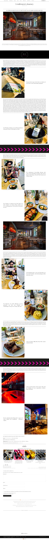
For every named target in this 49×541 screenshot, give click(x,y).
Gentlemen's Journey (24, 4)
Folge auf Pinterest (24, 533)
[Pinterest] (8, 516)
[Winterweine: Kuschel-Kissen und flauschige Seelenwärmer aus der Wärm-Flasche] (8, 455)
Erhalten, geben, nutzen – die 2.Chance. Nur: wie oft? (24, 503)
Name (4, 482)
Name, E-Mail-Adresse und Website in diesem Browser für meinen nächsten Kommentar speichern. (17, 491)
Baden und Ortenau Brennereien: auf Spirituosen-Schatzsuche (24, 506)
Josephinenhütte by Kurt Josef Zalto (9, 467)
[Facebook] (25, 446)
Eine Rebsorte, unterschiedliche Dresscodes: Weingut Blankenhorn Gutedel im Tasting (24, 505)
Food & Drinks (6, 0)
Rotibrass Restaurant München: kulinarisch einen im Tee (24, 10)
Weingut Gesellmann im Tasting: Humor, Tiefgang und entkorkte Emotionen (24, 502)
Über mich (24, 0)
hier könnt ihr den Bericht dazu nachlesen (21, 64)
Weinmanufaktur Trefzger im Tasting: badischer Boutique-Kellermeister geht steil (24, 501)
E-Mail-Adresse (5, 485)
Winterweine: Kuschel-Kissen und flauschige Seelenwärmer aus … (8, 461)
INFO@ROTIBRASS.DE (8, 438)
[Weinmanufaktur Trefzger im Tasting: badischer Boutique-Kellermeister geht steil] (19, 455)
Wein (17, 0)
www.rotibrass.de (20, 442)
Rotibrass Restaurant (42, 60)
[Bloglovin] (26, 446)
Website (4, 488)
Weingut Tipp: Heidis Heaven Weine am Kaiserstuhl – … (29, 461)
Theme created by (42, 536)
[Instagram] (41, 0)
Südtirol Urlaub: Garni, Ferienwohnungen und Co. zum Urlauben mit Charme (37, 468)
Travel (15, 0)
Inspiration (11, 0)
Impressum (28, 0)
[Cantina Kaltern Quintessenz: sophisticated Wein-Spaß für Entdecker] (40, 455)
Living (21, 0)
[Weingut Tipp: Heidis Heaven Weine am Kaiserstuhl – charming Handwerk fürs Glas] (30, 455)
